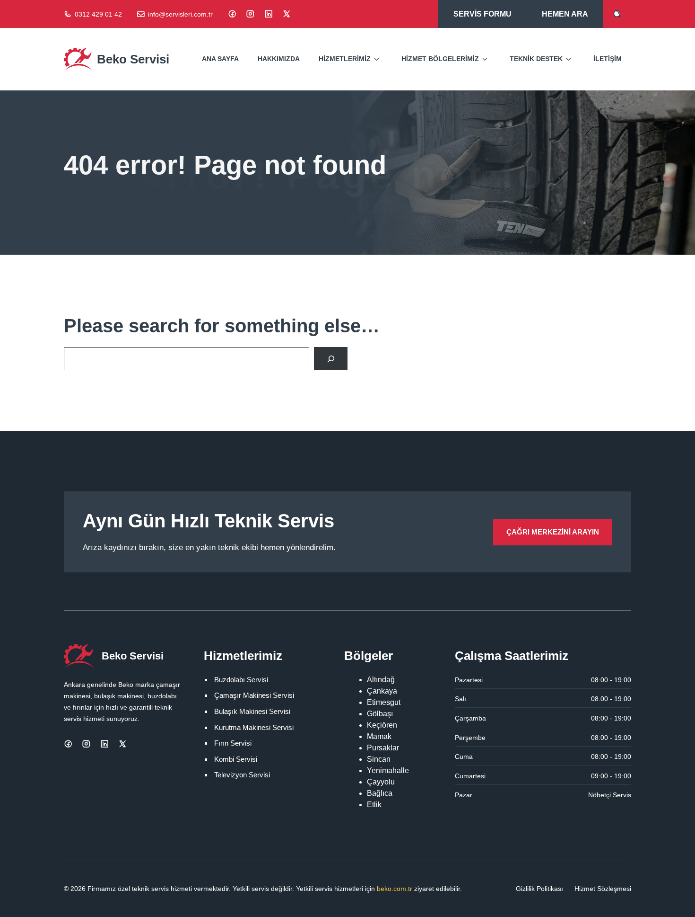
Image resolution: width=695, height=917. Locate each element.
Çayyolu (381, 782)
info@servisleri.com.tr (180, 14)
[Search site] (617, 14)
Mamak (379, 736)
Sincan (379, 759)
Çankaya (382, 691)
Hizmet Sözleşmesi (602, 888)
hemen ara (565, 14)
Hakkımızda (279, 58)
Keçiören (382, 725)
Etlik (374, 805)
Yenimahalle (388, 770)
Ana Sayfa (220, 58)
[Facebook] (232, 13)
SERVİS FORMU (482, 14)
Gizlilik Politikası (539, 888)
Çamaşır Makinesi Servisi (254, 695)
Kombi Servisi (235, 759)
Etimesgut (383, 702)
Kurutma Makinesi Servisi (254, 727)
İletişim (607, 58)
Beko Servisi (133, 59)
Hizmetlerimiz (345, 58)
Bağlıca (379, 793)
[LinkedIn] (268, 13)
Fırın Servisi (233, 743)
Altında (379, 680)
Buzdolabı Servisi (241, 680)
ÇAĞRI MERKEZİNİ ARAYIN (552, 532)
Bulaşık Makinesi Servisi (252, 711)
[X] (286, 13)
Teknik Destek (536, 58)
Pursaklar (383, 748)
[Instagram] (250, 13)
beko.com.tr (394, 888)
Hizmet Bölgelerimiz (440, 58)
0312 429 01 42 (98, 14)
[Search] (331, 358)
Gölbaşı (380, 714)
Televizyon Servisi (242, 775)
